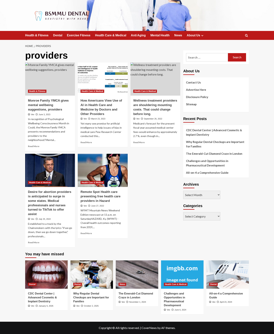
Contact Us (193, 82)
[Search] (246, 35)
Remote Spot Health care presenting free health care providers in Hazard (100, 196)
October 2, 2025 (91, 306)
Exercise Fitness (78, 35)
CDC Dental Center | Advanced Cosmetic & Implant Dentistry (214, 132)
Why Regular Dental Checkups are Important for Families (215, 144)
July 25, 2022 (45, 219)
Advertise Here (196, 89)
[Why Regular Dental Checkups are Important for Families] (91, 274)
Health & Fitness (36, 35)
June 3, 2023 (44, 114)
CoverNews (149, 328)
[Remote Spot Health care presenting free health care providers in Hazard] (102, 170)
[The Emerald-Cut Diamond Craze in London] (137, 274)
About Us (193, 35)
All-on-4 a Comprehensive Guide (207, 172)
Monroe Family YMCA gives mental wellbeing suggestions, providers (48, 105)
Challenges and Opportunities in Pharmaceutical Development (207, 163)
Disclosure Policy (197, 97)
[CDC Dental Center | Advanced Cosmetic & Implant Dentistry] (46, 274)
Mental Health (160, 35)
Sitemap (191, 104)
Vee (32, 114)
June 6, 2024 (180, 310)
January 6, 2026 (46, 306)
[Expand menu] (202, 35)
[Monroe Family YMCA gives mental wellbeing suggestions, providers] (50, 79)
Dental (57, 35)
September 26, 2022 (153, 119)
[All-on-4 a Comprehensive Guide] (227, 274)
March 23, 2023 (98, 119)
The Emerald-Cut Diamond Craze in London (214, 153)
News (178, 35)
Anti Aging (138, 35)
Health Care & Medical (110, 35)
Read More (33, 146)
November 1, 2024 (137, 302)
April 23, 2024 (226, 302)
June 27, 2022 (97, 206)
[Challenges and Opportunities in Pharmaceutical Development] (182, 274)
